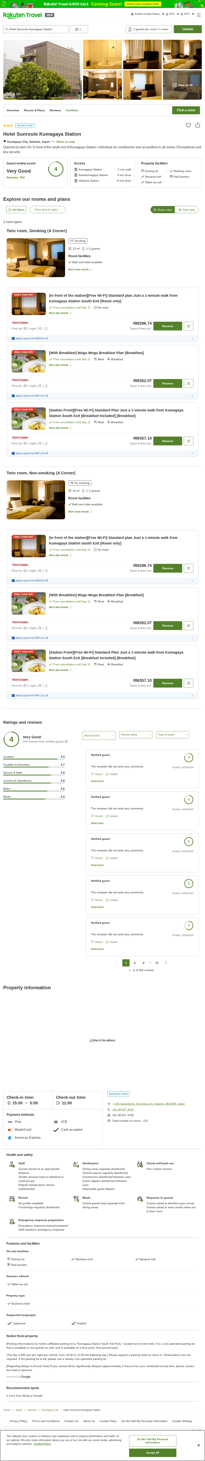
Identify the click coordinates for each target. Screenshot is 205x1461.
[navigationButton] (117, 962)
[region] (102, 1445)
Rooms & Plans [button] (34, 110)
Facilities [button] (72, 110)
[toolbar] (97, 29)
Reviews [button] (55, 110)
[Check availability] (188, 326)
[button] (22, 15)
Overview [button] (13, 110)
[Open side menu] (198, 15)
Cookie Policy (42, 1443)
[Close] (198, 1445)
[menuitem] (148, 14)
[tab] (163, 209)
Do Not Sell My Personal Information (152, 1441)
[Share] (198, 125)
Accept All (152, 1452)
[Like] (188, 125)
